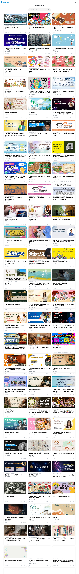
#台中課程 (31, 330)
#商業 (6, 437)
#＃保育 (54, 330)
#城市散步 (7, 416)
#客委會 (54, 74)
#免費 (6, 96)
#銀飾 (30, 565)
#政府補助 (31, 373)
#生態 (30, 522)
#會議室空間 (55, 565)
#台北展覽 (31, 96)
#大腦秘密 (31, 309)
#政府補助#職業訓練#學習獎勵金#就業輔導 (61, 352)
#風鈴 (30, 458)
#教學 (6, 309)
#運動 (54, 138)
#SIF (30, 32)
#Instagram (55, 117)
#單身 (30, 352)
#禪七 (6, 288)
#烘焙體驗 (31, 416)
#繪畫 (30, 245)
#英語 (6, 138)
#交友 (6, 522)
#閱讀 (30, 288)
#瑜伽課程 (7, 544)
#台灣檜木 (7, 501)
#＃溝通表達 (7, 202)
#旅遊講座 (55, 224)
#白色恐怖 (7, 160)
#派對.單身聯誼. (56, 416)
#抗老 (54, 96)
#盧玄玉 (30, 160)
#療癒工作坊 (7, 394)
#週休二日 (55, 437)
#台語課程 (55, 53)
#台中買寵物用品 (56, 309)
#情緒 (30, 202)
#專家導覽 (31, 181)
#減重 (6, 330)
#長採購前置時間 (56, 394)
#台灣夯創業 (55, 245)
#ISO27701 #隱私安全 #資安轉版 (35, 544)
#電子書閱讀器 (32, 394)
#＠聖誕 (6, 117)
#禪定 (30, 117)
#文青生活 (55, 32)
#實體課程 (7, 53)
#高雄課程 (7, 266)
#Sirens (54, 288)
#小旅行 (54, 522)
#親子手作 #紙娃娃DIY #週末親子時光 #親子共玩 (61, 181)
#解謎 (6, 74)
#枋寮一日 (7, 32)
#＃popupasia (56, 266)
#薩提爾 (54, 373)
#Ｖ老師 (30, 437)
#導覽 (30, 53)
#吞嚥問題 (7, 224)
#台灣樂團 (7, 245)
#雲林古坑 (55, 458)
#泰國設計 (55, 160)
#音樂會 (6, 565)
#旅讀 (6, 373)
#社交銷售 (31, 266)
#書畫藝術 (55, 544)
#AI (30, 138)
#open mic (31, 501)
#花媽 (30, 74)
